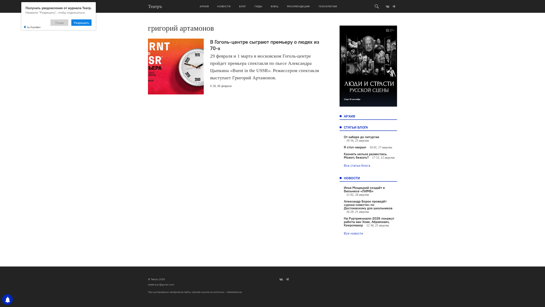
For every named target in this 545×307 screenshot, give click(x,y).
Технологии (327, 6)
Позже (59, 22)
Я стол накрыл (355, 147)
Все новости (353, 233)
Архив (204, 6)
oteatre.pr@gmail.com (161, 284)
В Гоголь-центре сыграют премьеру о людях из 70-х (264, 45)
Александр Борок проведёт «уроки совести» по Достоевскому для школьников (368, 204)
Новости (224, 6)
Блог (242, 6)
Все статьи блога (357, 165)
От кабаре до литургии (361, 137)
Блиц (274, 6)
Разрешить (81, 22)
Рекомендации (298, 6)
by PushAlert (33, 27)
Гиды (258, 6)
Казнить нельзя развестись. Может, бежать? (365, 155)
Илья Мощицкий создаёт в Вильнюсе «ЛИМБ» (364, 189)
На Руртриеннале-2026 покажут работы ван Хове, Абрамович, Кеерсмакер (369, 221)
